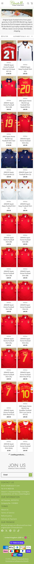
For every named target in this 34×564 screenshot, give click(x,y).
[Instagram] (14, 531)
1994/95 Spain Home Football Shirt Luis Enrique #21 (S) (9, 57)
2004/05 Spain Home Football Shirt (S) (25, 296)
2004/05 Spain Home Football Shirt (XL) (9, 330)
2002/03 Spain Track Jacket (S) (9, 163)
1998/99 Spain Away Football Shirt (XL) (25, 57)
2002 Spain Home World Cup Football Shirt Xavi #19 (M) (9, 129)
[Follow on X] (6, 531)
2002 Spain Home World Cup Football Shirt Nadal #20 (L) (25, 93)
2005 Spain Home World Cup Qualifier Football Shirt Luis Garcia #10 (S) (25, 400)
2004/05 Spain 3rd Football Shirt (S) (25, 163)
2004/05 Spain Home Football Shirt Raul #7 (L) (25, 364)
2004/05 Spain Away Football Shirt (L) (9, 195)
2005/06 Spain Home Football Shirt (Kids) (9, 435)
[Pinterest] (10, 531)
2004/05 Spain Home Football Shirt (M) (9, 229)
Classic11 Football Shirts (20, 559)
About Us (4, 509)
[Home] (17, 3)
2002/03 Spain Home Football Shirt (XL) (25, 129)
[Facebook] (2, 531)
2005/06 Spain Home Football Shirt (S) (25, 435)
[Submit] (30, 475)
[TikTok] (18, 531)
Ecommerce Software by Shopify (17, 561)
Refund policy (6, 516)
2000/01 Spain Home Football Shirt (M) (9, 93)
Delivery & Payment (9, 519)
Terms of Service (7, 513)
